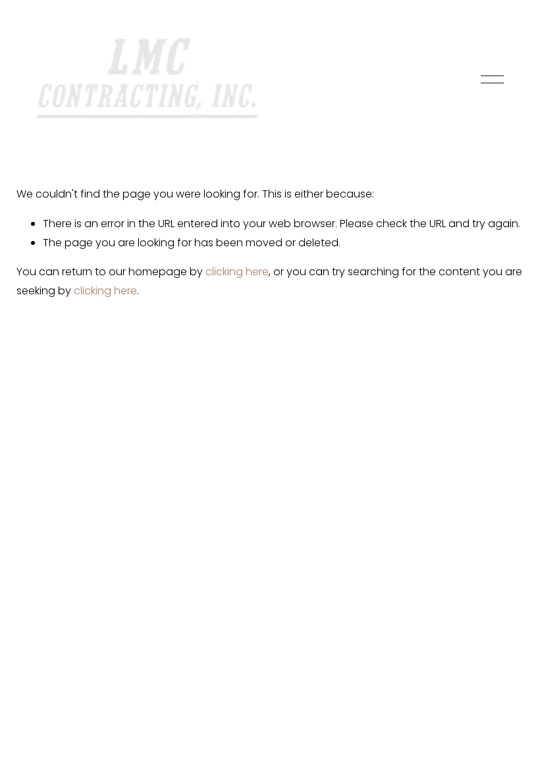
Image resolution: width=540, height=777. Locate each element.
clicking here (237, 271)
